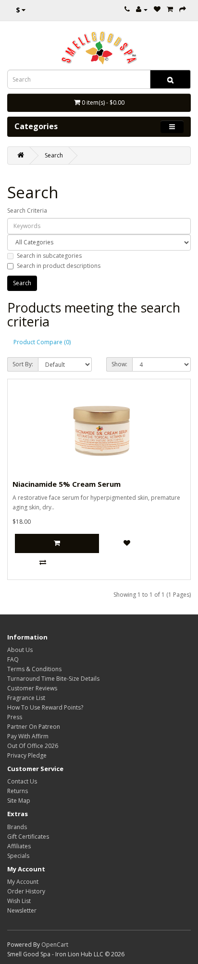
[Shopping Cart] (170, 9)
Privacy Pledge (27, 755)
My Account (22, 882)
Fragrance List (26, 698)
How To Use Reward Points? (45, 707)
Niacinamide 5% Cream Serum (66, 484)
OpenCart (54, 944)
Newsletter (22, 910)
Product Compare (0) (42, 342)
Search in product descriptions (58, 266)
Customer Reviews (32, 688)
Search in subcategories (49, 256)
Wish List (19, 901)
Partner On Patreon (33, 727)
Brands (17, 827)
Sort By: (22, 364)
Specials (18, 856)
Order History (26, 891)
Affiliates (19, 846)
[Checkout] (182, 9)
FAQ (13, 659)
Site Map (18, 800)
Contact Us (22, 781)
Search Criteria (27, 210)
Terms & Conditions (34, 669)
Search (54, 155)
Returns (17, 791)
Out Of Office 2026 (32, 746)
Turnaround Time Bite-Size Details (53, 679)
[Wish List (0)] (157, 9)
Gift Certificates (28, 836)
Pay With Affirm (28, 736)
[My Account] (142, 9)
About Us (20, 650)
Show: (119, 364)
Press (14, 717)
